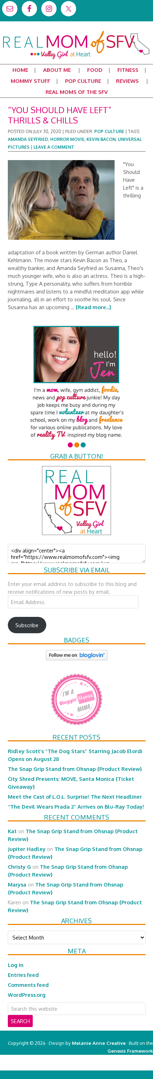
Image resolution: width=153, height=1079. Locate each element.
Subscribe (26, 625)
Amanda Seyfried (28, 139)
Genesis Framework (130, 1051)
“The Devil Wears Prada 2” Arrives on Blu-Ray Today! (76, 806)
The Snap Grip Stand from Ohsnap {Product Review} (75, 769)
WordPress (122, 1066)
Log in (15, 965)
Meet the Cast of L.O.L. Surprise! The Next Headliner (75, 796)
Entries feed (23, 975)
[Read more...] (93, 307)
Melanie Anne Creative (99, 1043)
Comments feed (28, 985)
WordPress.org (27, 994)
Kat (12, 831)
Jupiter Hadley (27, 849)
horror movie (67, 139)
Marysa (17, 884)
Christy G (19, 866)
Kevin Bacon (101, 139)
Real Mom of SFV (76, 33)
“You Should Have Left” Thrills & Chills (59, 115)
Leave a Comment (53, 147)
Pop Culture (109, 131)
